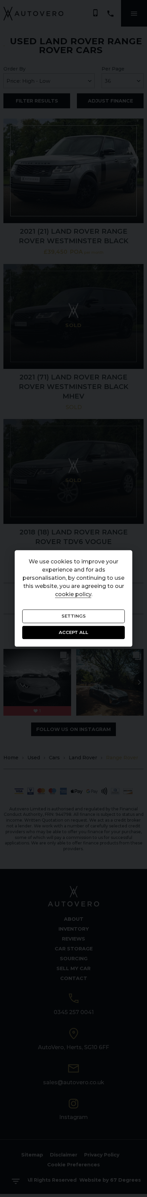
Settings (74, 616)
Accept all (73, 632)
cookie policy (73, 594)
